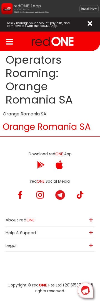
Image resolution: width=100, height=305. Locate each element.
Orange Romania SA (47, 126)
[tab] (50, 220)
